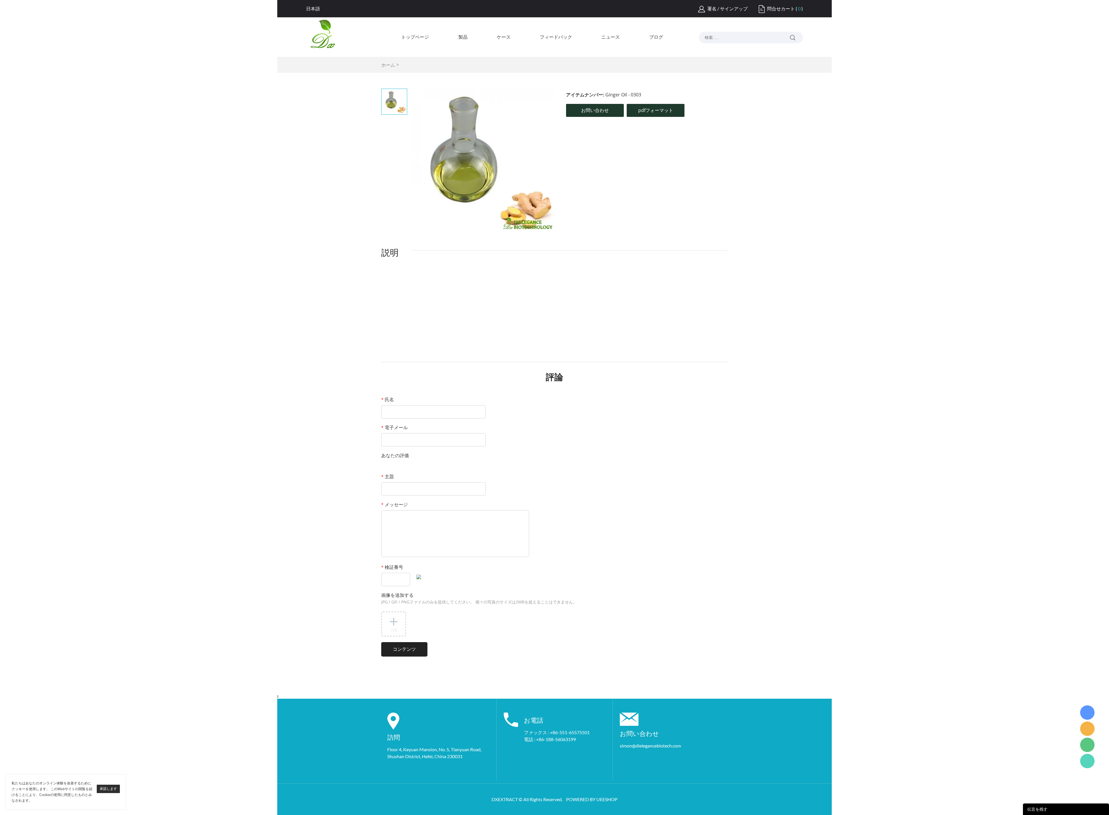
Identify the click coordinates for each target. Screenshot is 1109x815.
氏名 (387, 399)
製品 (463, 37)
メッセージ (394, 504)
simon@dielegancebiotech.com (650, 745)
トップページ (415, 37)
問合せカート (781, 8)
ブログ (656, 37)
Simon (1087, 712)
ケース (504, 37)
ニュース (610, 37)
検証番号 (392, 567)
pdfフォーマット (655, 110)
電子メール (394, 427)
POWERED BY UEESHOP (591, 799)
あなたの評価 (395, 455)
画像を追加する (479, 598)
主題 (387, 476)
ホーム (388, 65)
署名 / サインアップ (727, 8)
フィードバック (556, 37)
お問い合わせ (595, 110)
